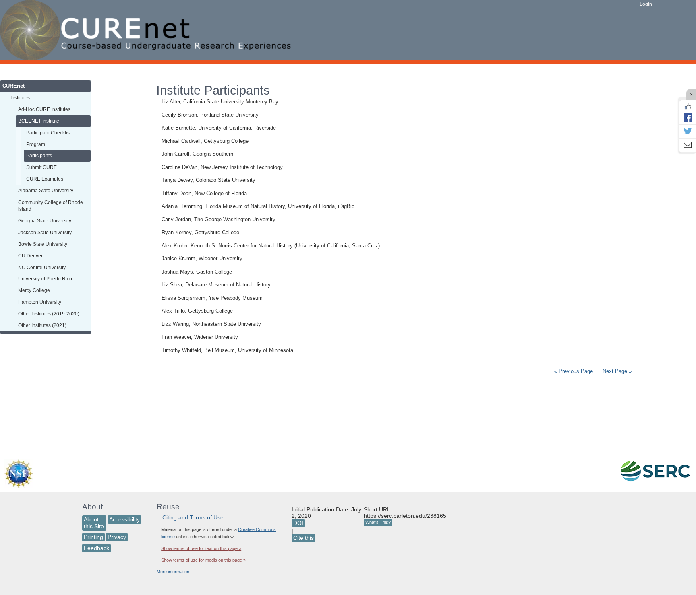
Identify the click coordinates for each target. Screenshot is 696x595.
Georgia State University (44, 220)
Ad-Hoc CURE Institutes (44, 109)
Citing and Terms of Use (193, 517)
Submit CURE (41, 167)
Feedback (96, 548)
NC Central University (42, 267)
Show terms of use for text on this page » (201, 548)
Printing (93, 537)
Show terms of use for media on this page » (203, 560)
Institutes (20, 97)
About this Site (94, 522)
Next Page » (616, 371)
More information (173, 571)
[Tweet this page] (687, 131)
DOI (298, 523)
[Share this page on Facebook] (687, 117)
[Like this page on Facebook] (687, 106)
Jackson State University (45, 232)
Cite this (303, 538)
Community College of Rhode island (50, 206)
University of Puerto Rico (45, 278)
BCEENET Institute (38, 121)
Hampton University (39, 302)
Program (35, 144)
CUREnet (13, 86)
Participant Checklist (48, 132)
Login (646, 4)
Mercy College (34, 290)
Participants (39, 155)
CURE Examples (44, 178)
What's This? (378, 522)
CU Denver (30, 255)
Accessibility (124, 519)
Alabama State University (45, 190)
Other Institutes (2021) (42, 325)
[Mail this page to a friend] (687, 145)
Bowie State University (42, 244)
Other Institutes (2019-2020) (48, 313)
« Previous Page (573, 371)
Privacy (117, 537)
